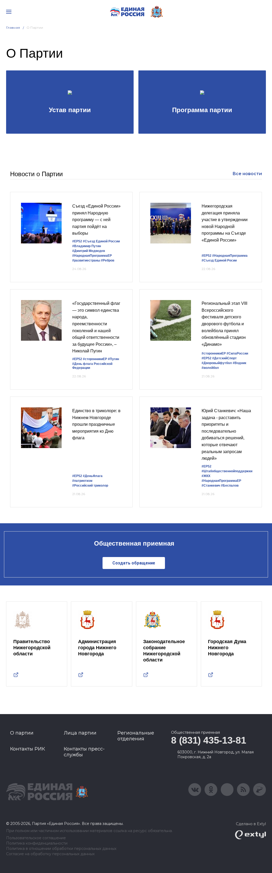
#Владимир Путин (86, 246)
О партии (21, 733)
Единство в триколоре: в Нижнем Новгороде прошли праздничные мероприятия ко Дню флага (96, 424)
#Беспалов (230, 485)
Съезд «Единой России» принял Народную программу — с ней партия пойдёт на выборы (96, 219)
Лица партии (80, 733)
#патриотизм (82, 481)
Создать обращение (133, 563)
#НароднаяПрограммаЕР (92, 256)
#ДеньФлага (93, 476)
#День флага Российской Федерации (92, 366)
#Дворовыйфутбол (217, 363)
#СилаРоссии (237, 353)
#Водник (239, 363)
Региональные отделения (135, 736)
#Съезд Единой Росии (219, 260)
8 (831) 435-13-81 (208, 740)
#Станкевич (211, 485)
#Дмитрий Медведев (88, 251)
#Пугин (113, 359)
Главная (13, 27)
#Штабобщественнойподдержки (227, 471)
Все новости (247, 173)
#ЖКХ (206, 476)
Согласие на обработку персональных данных (50, 854)
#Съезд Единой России (101, 241)
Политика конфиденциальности (36, 843)
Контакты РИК (27, 749)
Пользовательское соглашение (36, 838)
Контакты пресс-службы (84, 752)
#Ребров (107, 260)
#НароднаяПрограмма (230, 256)
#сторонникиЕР (95, 359)
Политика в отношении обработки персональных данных (61, 848)
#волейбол (210, 368)
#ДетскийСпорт (224, 358)
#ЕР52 (77, 241)
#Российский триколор (90, 485)
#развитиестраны (86, 260)
